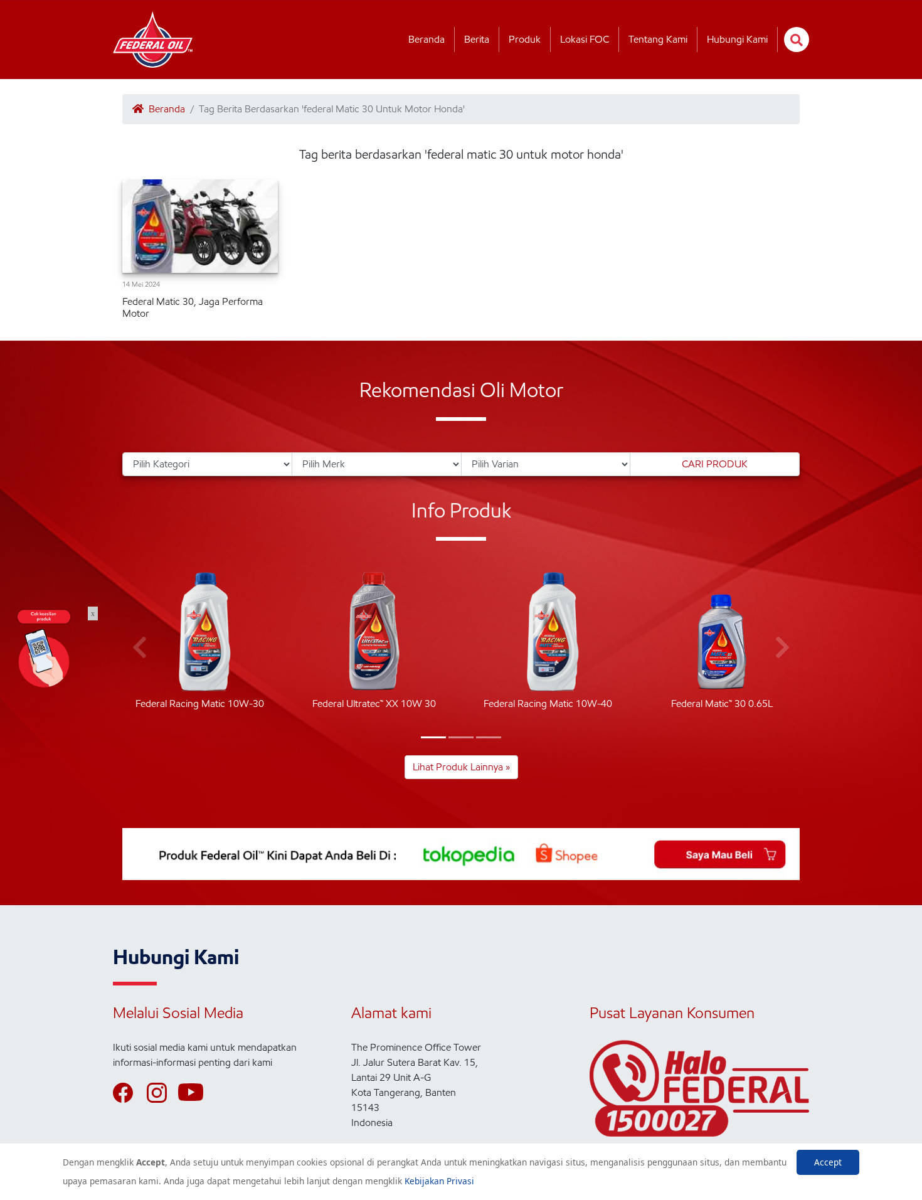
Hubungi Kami (737, 39)
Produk (525, 39)
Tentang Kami (657, 39)
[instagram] (162, 1093)
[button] (433, 737)
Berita (476, 39)
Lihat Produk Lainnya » (461, 767)
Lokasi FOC (584, 39)
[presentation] (139, 648)
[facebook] (128, 1093)
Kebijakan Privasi (439, 1181)
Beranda (426, 39)
